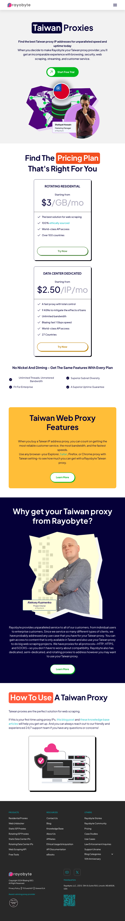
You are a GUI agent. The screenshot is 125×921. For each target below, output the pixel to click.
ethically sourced (59, 223)
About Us (50, 833)
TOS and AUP (27, 888)
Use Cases (89, 839)
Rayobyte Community (95, 823)
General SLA (40, 888)
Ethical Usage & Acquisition (59, 844)
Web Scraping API (17, 849)
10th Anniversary (92, 859)
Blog (48, 823)
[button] (100, 854)
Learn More (62, 477)
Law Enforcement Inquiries (97, 844)
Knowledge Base (55, 828)
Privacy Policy (14, 888)
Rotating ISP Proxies (19, 833)
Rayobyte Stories (93, 818)
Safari (63, 454)
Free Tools (14, 854)
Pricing (87, 828)
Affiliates (50, 839)
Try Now (62, 251)
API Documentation (56, 849)
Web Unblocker (16, 823)
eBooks (50, 854)
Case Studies (91, 833)
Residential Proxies (18, 818)
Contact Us (52, 818)
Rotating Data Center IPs (21, 844)
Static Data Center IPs (19, 839)
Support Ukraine (92, 849)
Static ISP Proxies (17, 828)
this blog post (65, 719)
